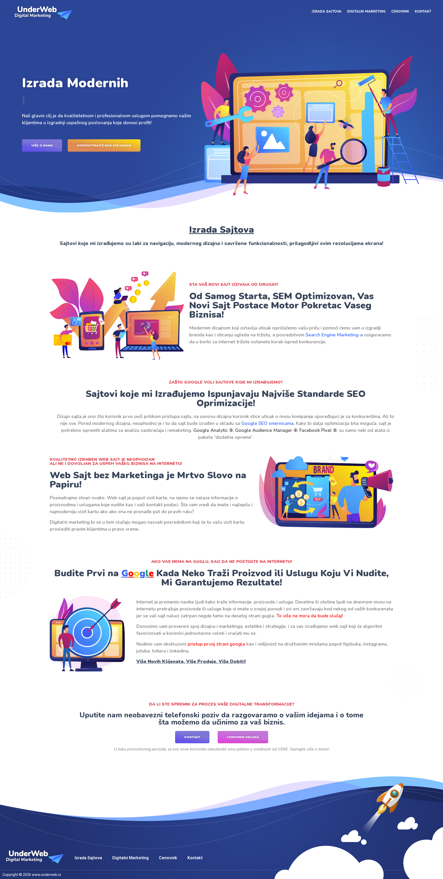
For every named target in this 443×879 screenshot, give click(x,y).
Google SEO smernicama (267, 423)
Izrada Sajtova (326, 11)
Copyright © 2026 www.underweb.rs (32, 875)
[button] (42, 145)
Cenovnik (400, 11)
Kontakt (423, 11)
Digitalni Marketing (366, 11)
